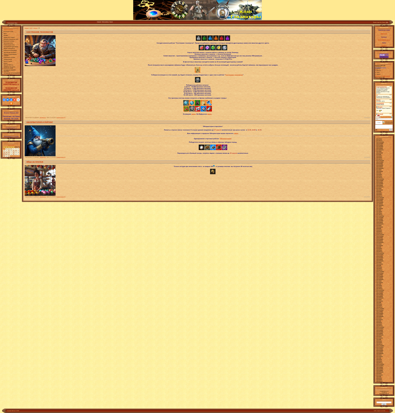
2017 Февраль (379, 205)
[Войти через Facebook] (11, 99)
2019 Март (379, 243)
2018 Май (378, 228)
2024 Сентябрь (380, 345)
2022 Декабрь (379, 313)
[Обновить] (392, 117)
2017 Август (379, 214)
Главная (99, 21)
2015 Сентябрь (380, 179)
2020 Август (379, 270)
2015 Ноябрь (379, 182)
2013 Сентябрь (380, 142)
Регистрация (11, 22)
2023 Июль (379, 324)
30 (8, 156)
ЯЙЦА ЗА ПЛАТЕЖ (34, 162)
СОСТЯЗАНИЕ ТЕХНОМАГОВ (39, 32)
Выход (111, 21)
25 (13, 154)
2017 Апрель (379, 208)
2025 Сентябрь (380, 364)
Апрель (35, 28)
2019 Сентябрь (380, 253)
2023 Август (379, 325)
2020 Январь (379, 259)
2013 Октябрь (379, 143)
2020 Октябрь (379, 273)
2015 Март (379, 169)
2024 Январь (379, 333)
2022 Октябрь (379, 310)
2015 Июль (379, 175)
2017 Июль (379, 212)
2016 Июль (379, 194)
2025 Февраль (379, 353)
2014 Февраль (379, 149)
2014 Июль (379, 157)
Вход (16, 22)
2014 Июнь (379, 155)
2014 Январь (379, 148)
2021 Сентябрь (380, 290)
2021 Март (379, 280)
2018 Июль (379, 231)
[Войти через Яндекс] (14, 99)
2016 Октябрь (379, 199)
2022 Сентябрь (380, 308)
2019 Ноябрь (379, 256)
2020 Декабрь (379, 276)
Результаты (378, 76)
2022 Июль (379, 305)
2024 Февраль (379, 334)
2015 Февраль (379, 168)
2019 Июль (379, 250)
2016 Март (379, 188)
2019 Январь (379, 240)
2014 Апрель (379, 152)
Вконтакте (384, 33)
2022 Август (379, 307)
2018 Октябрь (379, 236)
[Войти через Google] (18, 99)
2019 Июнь (379, 248)
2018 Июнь (379, 229)
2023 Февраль (379, 316)
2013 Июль (379, 138)
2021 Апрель (379, 282)
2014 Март (379, 151)
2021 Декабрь (379, 294)
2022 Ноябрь (379, 311)
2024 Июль (379, 342)
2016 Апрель (379, 189)
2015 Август (379, 177)
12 (16, 150)
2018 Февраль (379, 223)
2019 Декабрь (379, 257)
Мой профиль (105, 21)
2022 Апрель (379, 300)
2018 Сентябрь (380, 234)
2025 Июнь (379, 359)
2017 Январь (379, 203)
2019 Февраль (379, 242)
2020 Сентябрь (380, 271)
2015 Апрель (379, 171)
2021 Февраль (379, 279)
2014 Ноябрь (379, 163)
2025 (31, 28)
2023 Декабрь (379, 331)
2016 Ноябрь (379, 200)
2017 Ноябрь (379, 219)
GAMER (384, 45)
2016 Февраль (379, 186)
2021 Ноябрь (379, 293)
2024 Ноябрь (379, 348)
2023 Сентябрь (380, 327)
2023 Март (379, 317)
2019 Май (378, 246)
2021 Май (378, 283)
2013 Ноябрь (379, 145)
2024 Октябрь (379, 347)
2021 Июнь (379, 285)
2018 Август (379, 233)
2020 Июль (379, 268)
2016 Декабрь (379, 202)
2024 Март (379, 336)
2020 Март (379, 262)
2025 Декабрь (379, 368)
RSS (387, 22)
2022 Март (379, 299)
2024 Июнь (379, 341)
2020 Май (378, 265)
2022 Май (378, 302)
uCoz (387, 410)
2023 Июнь (379, 322)
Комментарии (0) (61, 117)
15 (6, 152)
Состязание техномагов (234, 75)
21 (4, 154)
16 (8, 152)
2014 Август (379, 159)
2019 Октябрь (379, 254)
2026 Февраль (379, 371)
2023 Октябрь (379, 328)
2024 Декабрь (379, 350)
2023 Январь (379, 314)
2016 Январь (379, 185)
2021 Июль (379, 287)
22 (6, 154)
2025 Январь (379, 351)
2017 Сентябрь (380, 216)
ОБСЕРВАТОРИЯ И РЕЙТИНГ (39, 122)
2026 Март (379, 373)
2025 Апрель (379, 356)
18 (13, 152)
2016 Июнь (379, 192)
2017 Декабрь (379, 220)
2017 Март (379, 206)
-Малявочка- (43, 117)
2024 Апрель (379, 337)
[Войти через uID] (4, 99)
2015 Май (378, 172)
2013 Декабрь (379, 146)
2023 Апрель (379, 319)
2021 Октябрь (379, 291)
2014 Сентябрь (380, 160)
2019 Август (379, 251)
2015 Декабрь (379, 183)
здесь (193, 114)
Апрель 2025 (11, 145)
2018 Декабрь (379, 239)
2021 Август (379, 288)
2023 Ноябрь (379, 330)
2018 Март (379, 225)
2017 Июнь (379, 211)
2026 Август (379, 381)
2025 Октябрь (379, 365)
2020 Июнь (379, 266)
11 (13, 150)
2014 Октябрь (379, 162)
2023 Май (378, 320)
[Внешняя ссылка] (198, 40)
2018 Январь (379, 222)
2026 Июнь (379, 378)
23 (8, 154)
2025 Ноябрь (379, 367)
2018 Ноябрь (379, 237)
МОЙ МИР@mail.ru (384, 40)
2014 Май (378, 154)
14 (4, 152)
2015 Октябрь (379, 180)
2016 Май (378, 191)
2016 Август (379, 196)
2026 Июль (379, 379)
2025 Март (379, 354)
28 (4, 156)
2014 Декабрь (379, 165)
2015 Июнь (379, 174)
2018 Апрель (379, 226)
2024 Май (378, 339)
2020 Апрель (379, 263)
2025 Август (379, 362)
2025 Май (378, 357)
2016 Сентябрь (380, 197)
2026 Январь (379, 370)
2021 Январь (379, 277)
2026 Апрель (379, 374)
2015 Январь (379, 166)
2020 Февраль (379, 260)
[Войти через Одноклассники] (11, 103)
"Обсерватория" (225, 138)
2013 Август (379, 140)
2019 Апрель (379, 245)
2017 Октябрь (379, 217)
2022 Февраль (379, 297)
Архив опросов (386, 76)
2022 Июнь (379, 304)
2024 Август (379, 344)
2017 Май (378, 209)
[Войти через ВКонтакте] (7, 99)
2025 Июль (379, 361)
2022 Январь (379, 296)
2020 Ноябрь (379, 274)
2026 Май (378, 376)
